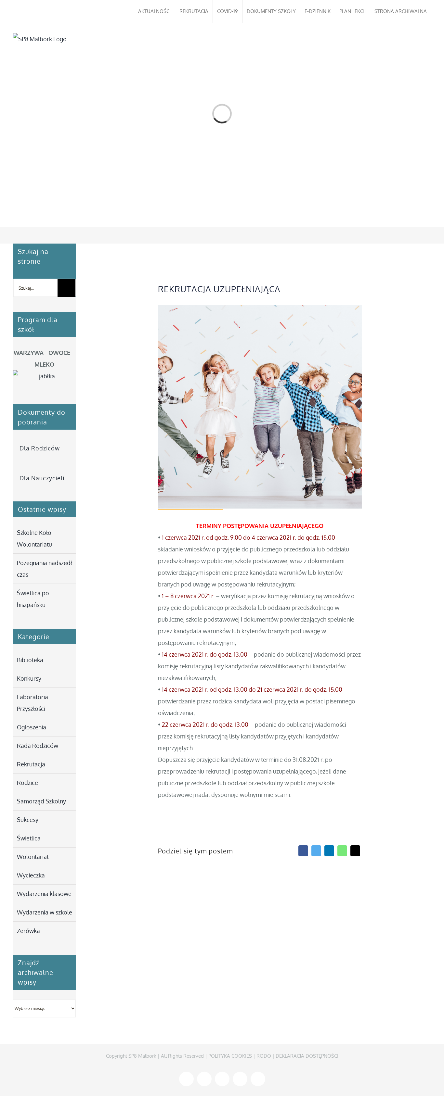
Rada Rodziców (37, 745)
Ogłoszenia (31, 727)
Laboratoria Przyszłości (32, 702)
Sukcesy (27, 819)
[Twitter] (316, 851)
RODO (263, 1056)
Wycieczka (31, 875)
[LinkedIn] (329, 851)
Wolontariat (33, 856)
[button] (421, 44)
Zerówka (28, 930)
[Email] (355, 851)
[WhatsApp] (342, 851)
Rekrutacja (31, 764)
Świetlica (29, 838)
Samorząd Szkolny (41, 801)
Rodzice (27, 782)
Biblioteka (30, 659)
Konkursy (29, 678)
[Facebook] (303, 851)
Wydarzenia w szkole (44, 912)
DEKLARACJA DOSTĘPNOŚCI (307, 1056)
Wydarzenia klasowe (44, 893)
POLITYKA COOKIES (230, 1056)
